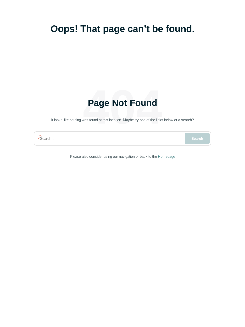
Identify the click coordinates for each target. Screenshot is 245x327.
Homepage (166, 156)
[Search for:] (122, 138)
